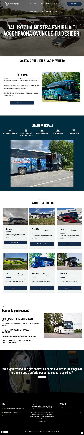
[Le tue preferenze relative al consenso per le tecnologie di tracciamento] (82, 433)
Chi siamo (36, 3)
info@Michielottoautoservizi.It (11, 412)
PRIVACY (57, 431)
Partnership (48, 3)
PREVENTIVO (74, 3)
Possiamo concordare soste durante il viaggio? (19, 336)
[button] (21, 320)
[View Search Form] (64, 3)
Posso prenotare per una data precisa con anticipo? (17, 320)
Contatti (56, 11)
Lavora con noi (48, 11)
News (42, 11)
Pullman (55, 3)
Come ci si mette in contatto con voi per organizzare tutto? (16, 341)
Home (30, 3)
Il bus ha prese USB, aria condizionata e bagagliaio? (16, 331)
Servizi (41, 3)
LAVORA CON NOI (42, 421)
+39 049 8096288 (8, 415)
